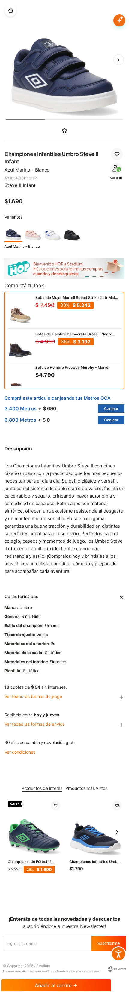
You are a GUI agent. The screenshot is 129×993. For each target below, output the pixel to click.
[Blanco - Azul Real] (53, 232)
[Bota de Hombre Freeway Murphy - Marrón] (20, 381)
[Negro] (72, 232)
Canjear (111, 408)
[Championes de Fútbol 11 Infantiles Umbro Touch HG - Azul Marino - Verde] (34, 827)
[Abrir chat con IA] (119, 20)
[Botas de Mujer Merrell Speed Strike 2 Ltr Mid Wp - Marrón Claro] (20, 311)
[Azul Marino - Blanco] (13, 232)
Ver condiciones (19, 752)
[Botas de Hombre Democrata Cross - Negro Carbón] (20, 345)
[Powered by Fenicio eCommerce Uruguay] (117, 968)
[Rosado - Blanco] (33, 232)
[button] (118, 60)
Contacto (116, 177)
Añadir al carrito (53, 985)
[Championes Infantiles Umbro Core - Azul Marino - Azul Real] (95, 827)
